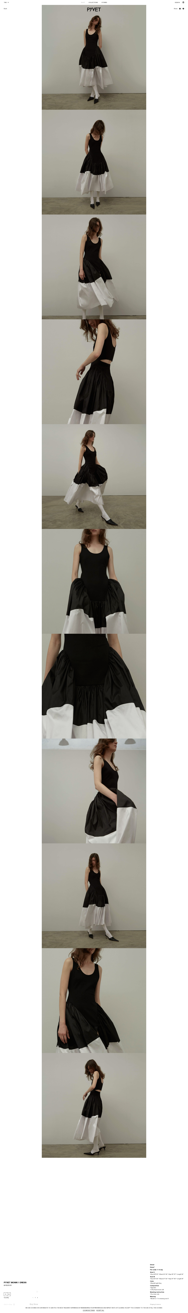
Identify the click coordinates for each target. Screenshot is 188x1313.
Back (5, 8)
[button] (37, 1292)
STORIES (104, 2)
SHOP (83, 2)
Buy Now (34, 1304)
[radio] (5, 1294)
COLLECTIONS (93, 2)
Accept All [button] (100, 1310)
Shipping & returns (155, 1304)
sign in (177, 2)
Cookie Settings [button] (89, 1310)
